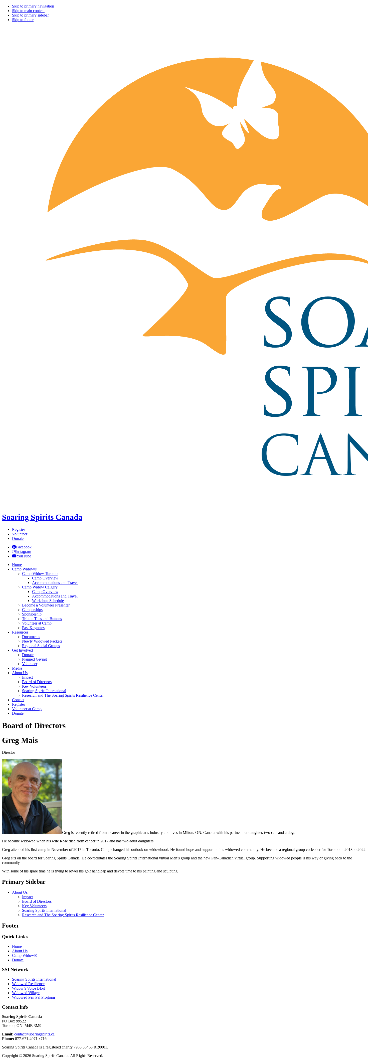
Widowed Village (26, 993)
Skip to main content (28, 11)
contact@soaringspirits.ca (34, 1034)
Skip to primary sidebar (30, 15)
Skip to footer (23, 20)
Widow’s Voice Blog (28, 988)
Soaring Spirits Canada (42, 517)
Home (17, 946)
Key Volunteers (34, 906)
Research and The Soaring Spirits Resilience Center (63, 915)
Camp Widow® (24, 955)
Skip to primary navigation (33, 6)
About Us (20, 892)
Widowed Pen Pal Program (33, 997)
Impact (27, 897)
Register (18, 529)
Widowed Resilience (28, 984)
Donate (18, 538)
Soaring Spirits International (44, 910)
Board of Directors (37, 901)
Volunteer (19, 534)
